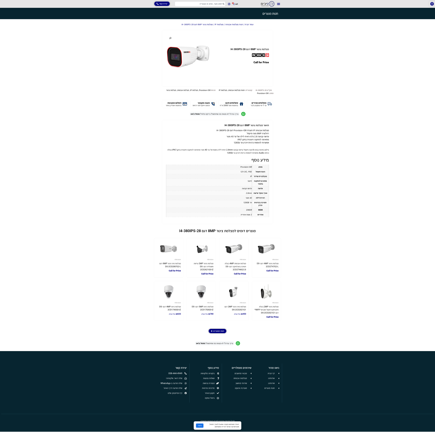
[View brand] (260, 57)
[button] (432, 4)
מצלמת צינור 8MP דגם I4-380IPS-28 (250, 49)
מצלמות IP (219, 24)
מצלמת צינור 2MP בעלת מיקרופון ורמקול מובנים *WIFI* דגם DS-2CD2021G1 (267, 309)
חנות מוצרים (270, 13)
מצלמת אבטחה (183, 90)
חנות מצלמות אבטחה (234, 24)
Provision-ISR (204, 90)
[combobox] (200, 3)
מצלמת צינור (171, 90)
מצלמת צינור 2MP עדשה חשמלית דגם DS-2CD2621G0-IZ (203, 266)
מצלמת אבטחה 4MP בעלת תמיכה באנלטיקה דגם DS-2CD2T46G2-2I (235, 266)
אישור (200, 425)
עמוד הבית (249, 24)
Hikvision (275, 259)
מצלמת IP (194, 90)
